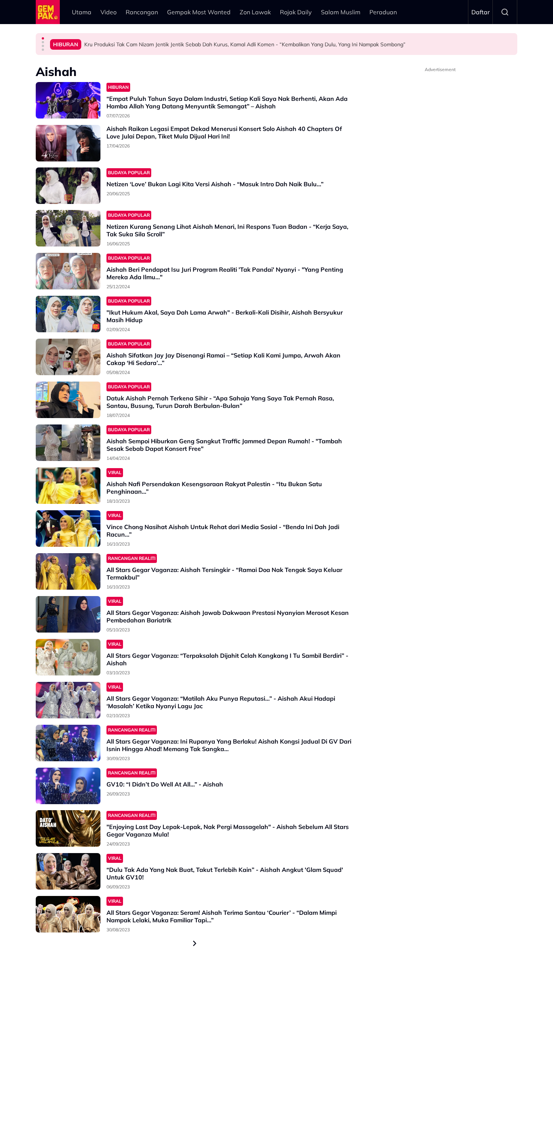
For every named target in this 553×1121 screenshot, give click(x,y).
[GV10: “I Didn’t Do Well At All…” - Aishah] (68, 786)
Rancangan (142, 12)
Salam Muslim (340, 12)
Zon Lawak (255, 12)
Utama (81, 12)
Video (108, 12)
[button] (43, 38)
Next (194, 943)
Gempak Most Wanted (199, 12)
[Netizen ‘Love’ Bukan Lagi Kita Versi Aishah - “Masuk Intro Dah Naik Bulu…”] (68, 185)
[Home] (48, 12)
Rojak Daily (296, 12)
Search (505, 12)
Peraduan (383, 12)
